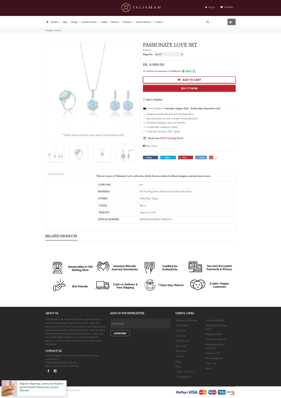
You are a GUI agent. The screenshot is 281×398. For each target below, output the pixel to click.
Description (56, 174)
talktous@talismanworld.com (61, 362)
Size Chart (151, 146)
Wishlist (228, 7)
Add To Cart (191, 80)
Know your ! (165, 138)
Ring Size (148, 54)
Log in (211, 7)
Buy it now (189, 88)
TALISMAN (74, 390)
